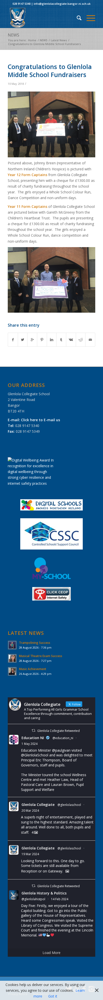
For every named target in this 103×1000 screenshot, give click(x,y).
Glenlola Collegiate (38, 804)
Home (32, 40)
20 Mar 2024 (30, 810)
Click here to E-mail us (40, 419)
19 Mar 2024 (30, 854)
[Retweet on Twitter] (33, 730)
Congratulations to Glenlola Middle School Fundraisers (50, 70)
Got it (52, 996)
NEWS (13, 35)
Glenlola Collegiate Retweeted (58, 731)
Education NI (33, 737)
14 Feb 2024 (59, 899)
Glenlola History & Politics (44, 893)
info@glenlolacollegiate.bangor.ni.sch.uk (62, 4)
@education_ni (62, 738)
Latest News (59, 40)
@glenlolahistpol (33, 899)
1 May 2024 (30, 744)
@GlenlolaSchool (34, 755)
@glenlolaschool (69, 805)
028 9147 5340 (21, 4)
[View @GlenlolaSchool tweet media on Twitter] (67, 871)
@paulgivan (61, 750)
